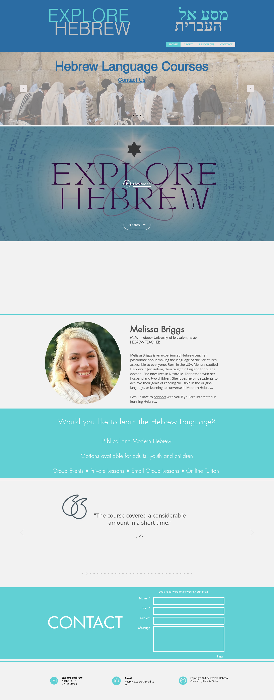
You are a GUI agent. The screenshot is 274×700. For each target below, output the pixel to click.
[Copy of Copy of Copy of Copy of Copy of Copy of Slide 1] (105, 573)
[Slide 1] (137, 115)
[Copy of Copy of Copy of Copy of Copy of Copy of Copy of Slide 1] (112, 573)
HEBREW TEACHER (145, 342)
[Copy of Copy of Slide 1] (90, 573)
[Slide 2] (140, 115)
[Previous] (23, 89)
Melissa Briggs (157, 329)
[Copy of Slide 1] (86, 573)
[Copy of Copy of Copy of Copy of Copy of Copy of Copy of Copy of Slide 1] (115, 573)
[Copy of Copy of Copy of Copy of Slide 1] (97, 573)
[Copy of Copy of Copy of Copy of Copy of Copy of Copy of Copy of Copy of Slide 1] (119, 573)
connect (160, 396)
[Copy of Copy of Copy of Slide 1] (94, 573)
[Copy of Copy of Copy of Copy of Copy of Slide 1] (101, 573)
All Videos (134, 224)
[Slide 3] (133, 115)
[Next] (250, 89)
